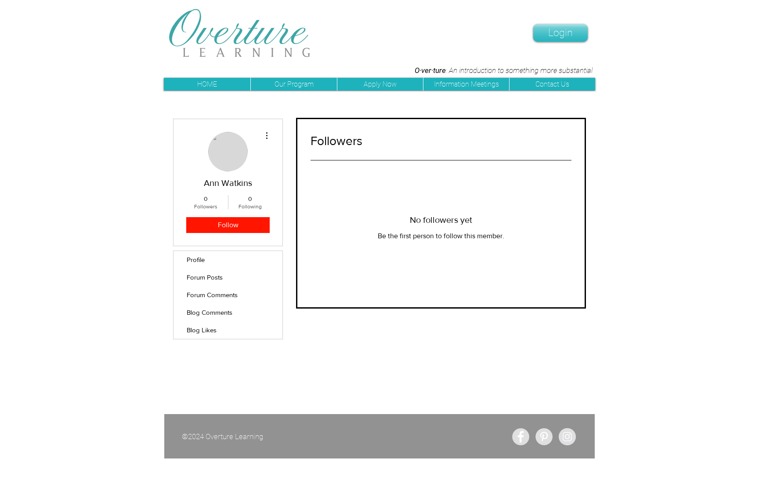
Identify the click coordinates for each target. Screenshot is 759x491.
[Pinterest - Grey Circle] (544, 436)
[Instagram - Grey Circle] (567, 436)
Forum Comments (212, 294)
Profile (196, 259)
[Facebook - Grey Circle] (520, 436)
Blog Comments (209, 312)
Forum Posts (205, 277)
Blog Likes (202, 330)
